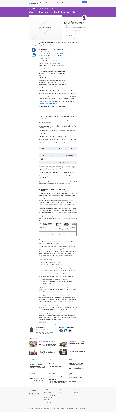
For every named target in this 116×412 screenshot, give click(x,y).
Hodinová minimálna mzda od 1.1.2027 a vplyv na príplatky (47, 345)
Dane (70, 349)
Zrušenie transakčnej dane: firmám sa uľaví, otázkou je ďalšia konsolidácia (76, 364)
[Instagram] (35, 394)
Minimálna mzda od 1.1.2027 (77, 343)
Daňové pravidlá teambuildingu (77, 351)
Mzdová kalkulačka (48, 392)
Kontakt (75, 395)
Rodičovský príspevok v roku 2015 (70, 33)
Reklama (76, 392)
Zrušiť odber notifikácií (33, 409)
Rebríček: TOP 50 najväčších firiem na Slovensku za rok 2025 (37, 381)
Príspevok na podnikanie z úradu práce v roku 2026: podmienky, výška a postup (38, 378)
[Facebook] (33, 394)
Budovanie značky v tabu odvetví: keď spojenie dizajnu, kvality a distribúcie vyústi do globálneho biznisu (37, 367)
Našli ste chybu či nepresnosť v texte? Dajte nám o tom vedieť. (51, 324)
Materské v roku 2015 (68, 35)
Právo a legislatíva (35, 8)
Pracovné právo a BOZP (43, 341)
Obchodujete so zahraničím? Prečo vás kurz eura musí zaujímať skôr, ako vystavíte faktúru (57, 378)
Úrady (60, 392)
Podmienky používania (73, 408)
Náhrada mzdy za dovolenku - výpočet (48, 103)
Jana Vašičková (81, 341)
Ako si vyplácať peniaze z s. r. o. (55, 363)
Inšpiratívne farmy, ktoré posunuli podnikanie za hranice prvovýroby (37, 363)
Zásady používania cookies (62, 408)
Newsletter (61, 394)
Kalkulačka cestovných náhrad (50, 394)
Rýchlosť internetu (48, 397)
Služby (84, 2)
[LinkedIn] (30, 394)
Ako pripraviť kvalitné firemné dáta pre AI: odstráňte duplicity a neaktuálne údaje (58, 382)
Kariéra (75, 394)
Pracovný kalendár (47, 402)
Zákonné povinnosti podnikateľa (47, 8)
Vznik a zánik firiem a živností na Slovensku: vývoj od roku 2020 (56, 367)
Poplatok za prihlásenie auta (49, 401)
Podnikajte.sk (46, 408)
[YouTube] (38, 394)
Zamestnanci (42, 322)
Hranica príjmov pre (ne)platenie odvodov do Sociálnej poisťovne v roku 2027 (77, 368)
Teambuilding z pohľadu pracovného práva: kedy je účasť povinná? (47, 353)
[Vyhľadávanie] (79, 3)
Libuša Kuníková (51, 349)
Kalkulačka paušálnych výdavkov (50, 395)
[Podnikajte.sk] (33, 3)
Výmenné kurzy (47, 399)
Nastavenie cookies (83, 408)
